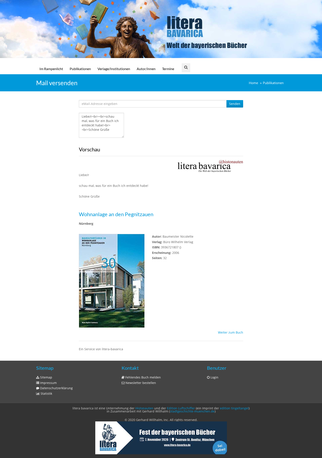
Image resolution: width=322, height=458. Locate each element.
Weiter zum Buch (230, 332)
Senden (234, 104)
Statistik (46, 393)
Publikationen (80, 69)
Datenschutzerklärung (56, 388)
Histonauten (144, 408)
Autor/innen (146, 69)
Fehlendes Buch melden (142, 377)
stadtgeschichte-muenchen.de (192, 411)
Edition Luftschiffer (181, 408)
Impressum (48, 383)
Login (214, 377)
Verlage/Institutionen (113, 69)
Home (253, 83)
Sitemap (45, 377)
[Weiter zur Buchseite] (210, 166)
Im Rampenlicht (51, 69)
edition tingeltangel (234, 408)
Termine (168, 69)
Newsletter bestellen (140, 383)
